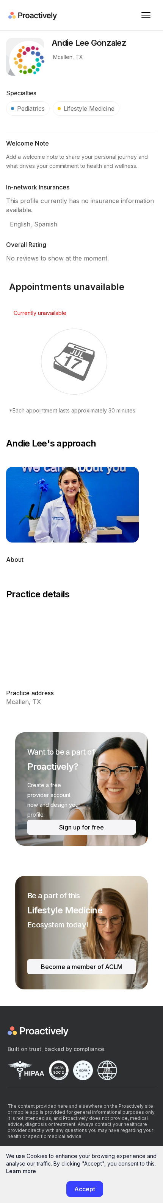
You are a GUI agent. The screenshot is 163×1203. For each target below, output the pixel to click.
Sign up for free (81, 827)
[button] (146, 15)
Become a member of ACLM (81, 966)
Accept (84, 1189)
